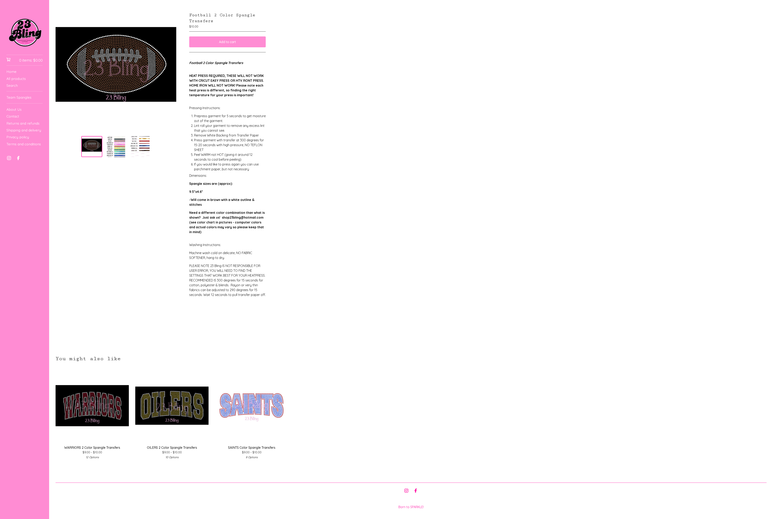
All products (16, 78)
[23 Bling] (24, 30)
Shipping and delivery (23, 130)
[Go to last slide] (61, 72)
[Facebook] (18, 158)
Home (11, 71)
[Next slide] (170, 72)
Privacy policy (17, 137)
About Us (14, 109)
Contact (12, 116)
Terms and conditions (23, 144)
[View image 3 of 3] (140, 146)
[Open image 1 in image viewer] (116, 72)
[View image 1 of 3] (91, 146)
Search (12, 85)
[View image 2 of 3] (115, 146)
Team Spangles (18, 97)
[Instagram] (9, 158)
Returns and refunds (22, 123)
